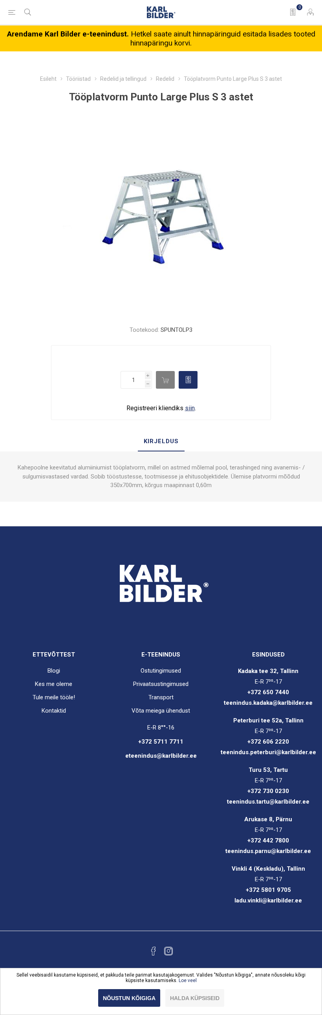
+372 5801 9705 (268, 889)
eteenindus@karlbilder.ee (161, 755)
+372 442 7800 (268, 840)
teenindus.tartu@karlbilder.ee (268, 801)
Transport (161, 697)
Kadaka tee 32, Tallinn (268, 671)
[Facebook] (153, 951)
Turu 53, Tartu (268, 769)
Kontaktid (54, 710)
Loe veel (188, 980)
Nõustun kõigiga (129, 998)
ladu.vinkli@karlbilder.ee (268, 900)
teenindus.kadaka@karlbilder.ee (268, 702)
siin (190, 408)
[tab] (161, 441)
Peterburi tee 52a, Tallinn (268, 720)
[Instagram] (168, 951)
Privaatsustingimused (160, 684)
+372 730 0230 (268, 791)
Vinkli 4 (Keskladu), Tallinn (268, 868)
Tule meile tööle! (54, 697)
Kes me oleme (53, 684)
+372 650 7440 (268, 692)
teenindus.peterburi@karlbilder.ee (268, 752)
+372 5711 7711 (160, 741)
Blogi (54, 670)
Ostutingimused (161, 670)
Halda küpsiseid (195, 998)
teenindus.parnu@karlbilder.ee (268, 851)
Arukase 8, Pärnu (268, 819)
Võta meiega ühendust (161, 710)
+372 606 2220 (268, 741)
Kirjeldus (161, 441)
